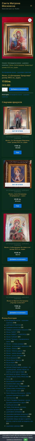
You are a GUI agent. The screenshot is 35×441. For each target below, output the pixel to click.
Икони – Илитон (11, 348)
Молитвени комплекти (14, 381)
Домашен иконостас (13, 327)
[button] (30, 20)
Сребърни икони (12, 405)
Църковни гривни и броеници (16, 416)
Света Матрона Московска (11, 4)
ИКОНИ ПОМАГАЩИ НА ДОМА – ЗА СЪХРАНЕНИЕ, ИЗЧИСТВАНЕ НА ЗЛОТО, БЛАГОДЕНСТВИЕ (18, 369)
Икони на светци (12, 365)
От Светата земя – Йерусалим (16, 386)
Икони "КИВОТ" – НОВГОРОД (16, 334)
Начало (4, 63)
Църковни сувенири (13, 426)
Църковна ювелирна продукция (17, 414)
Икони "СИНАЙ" (11, 337)
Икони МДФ (10, 362)
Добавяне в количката (19, 89)
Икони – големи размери (15, 344)
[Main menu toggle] (31, 6)
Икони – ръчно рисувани (14, 355)
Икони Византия (11, 358)
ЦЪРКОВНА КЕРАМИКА (14, 412)
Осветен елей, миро (13, 384)
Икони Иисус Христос (13, 360)
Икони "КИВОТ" (11, 332)
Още (17, 152)
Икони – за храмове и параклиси (17, 346)
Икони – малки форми (13, 353)
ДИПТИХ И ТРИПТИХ (13, 325)
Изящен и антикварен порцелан (17, 330)
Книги (8, 379)
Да (25, 439)
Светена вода (11, 398)
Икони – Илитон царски (14, 351)
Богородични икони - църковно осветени (16, 72)
